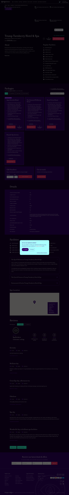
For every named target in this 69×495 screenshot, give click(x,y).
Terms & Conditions (29, 475)
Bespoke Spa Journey (13, 135)
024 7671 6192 (60, 475)
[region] (34, 304)
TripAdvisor (28, 324)
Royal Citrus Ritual (52, 100)
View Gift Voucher (48, 39)
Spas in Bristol (17, 481)
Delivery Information (29, 477)
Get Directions (51, 312)
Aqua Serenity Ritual (13, 100)
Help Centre (7, 477)
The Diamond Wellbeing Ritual (34, 101)
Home (6, 5)
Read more (7, 55)
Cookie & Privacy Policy (30, 478)
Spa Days (18, 93)
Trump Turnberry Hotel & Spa (22, 35)
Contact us (6, 478)
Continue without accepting (42, 252)
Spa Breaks (7, 484)
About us (6, 480)
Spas (9, 5)
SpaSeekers (21, 324)
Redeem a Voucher (8, 475)
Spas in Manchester (18, 480)
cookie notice (38, 246)
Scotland (12, 5)
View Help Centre (65, 2)
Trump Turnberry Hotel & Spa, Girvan (21, 5)
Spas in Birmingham (19, 483)
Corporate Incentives (30, 480)
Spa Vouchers (25, 93)
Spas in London (18, 478)
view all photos (59, 29)
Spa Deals (12, 93)
